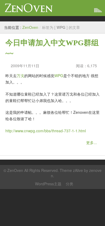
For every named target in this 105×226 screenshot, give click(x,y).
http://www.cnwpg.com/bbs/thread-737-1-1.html (45, 130)
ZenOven (29, 7)
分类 (69, 183)
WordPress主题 (48, 183)
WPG (58, 75)
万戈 (20, 75)
